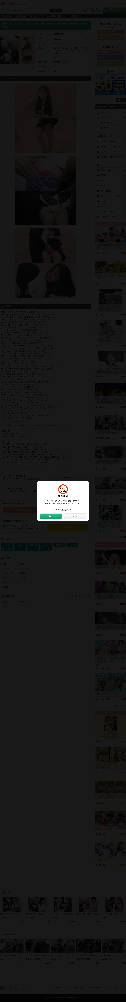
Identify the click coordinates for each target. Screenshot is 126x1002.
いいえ (75, 516)
